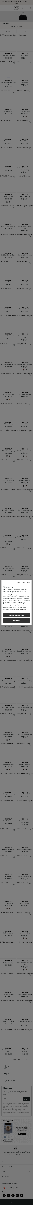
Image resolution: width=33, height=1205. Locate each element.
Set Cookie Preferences (16, 615)
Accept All (16, 620)
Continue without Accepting (23, 582)
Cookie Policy (22, 609)
